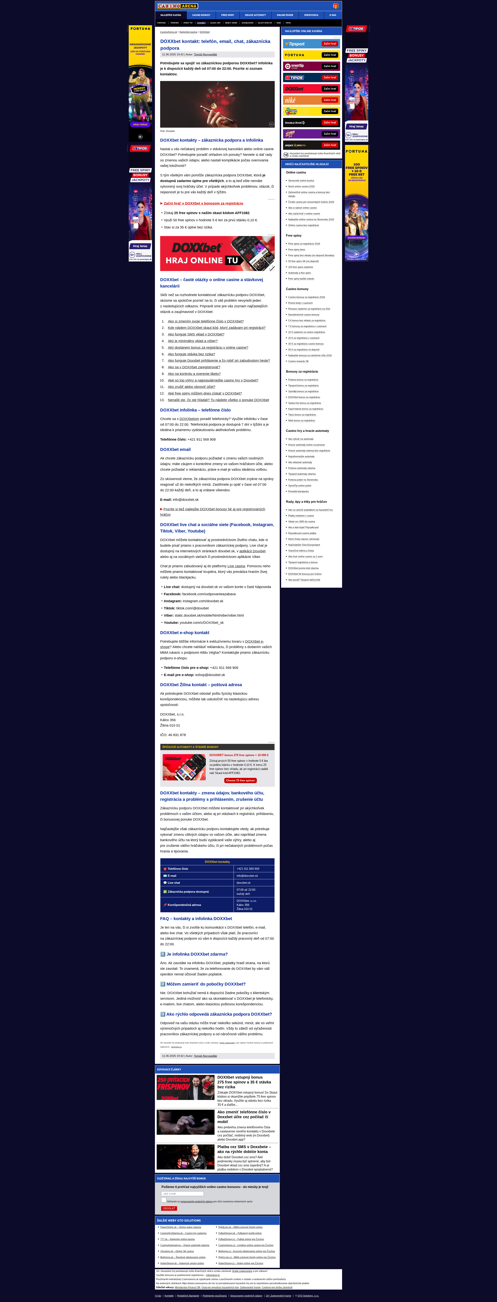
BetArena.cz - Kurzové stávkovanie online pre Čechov (246, 1251)
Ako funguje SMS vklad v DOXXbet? (196, 334)
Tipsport (174, 23)
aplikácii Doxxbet (252, 551)
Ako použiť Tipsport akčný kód (304, 580)
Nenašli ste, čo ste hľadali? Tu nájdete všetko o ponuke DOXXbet (218, 400)
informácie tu (176, 1047)
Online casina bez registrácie (303, 225)
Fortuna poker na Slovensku (303, 479)
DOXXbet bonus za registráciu (304, 397)
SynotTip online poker (299, 485)
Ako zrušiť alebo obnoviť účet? (191, 387)
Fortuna (161, 23)
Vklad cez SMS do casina (301, 521)
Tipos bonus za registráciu (302, 414)
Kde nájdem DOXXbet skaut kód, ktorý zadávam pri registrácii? (217, 328)
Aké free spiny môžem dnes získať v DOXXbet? (205, 393)
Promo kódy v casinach (300, 303)
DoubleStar (247, 23)
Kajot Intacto (265, 23)
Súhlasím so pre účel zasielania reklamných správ (210, 1201)
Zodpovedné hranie (250, 1287)
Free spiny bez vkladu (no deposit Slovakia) (311, 255)
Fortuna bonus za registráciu (303, 379)
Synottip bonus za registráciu (303, 391)
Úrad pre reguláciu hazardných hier (220, 1287)
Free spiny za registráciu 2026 (304, 243)
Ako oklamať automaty (300, 462)
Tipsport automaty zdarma (302, 474)
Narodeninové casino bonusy (303, 314)
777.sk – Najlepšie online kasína (177, 1239)
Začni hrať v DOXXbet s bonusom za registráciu (203, 203)
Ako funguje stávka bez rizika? (191, 354)
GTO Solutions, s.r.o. (308, 1295)
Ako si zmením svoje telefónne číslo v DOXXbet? (206, 321)
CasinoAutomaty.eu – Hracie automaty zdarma (184, 1245)
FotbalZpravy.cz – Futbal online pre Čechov (241, 1239)
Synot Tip (188, 23)
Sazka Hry (215, 23)
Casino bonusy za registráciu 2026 (306, 297)
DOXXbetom (189, 419)
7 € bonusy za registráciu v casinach (307, 326)
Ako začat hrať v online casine (304, 213)
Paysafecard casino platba (302, 533)
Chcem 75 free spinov (240, 780)
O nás (158, 1295)
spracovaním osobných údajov (197, 1201)
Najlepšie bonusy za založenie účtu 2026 (310, 355)
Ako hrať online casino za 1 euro (305, 556)
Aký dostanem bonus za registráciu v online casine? (208, 347)
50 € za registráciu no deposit (303, 349)
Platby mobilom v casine (301, 515)
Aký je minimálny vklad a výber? (193, 341)
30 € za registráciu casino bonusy (306, 343)
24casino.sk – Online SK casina (177, 1251)
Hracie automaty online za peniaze (306, 445)
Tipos (288, 23)
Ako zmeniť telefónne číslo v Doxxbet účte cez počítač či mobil (244, 1117)
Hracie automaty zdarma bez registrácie (309, 450)
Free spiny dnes (296, 249)
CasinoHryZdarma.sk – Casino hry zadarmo (183, 1233)
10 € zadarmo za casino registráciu (306, 332)
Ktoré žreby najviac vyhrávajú (303, 539)
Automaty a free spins (299, 273)
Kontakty (169, 1295)
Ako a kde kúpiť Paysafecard (303, 527)
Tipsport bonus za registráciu (303, 385)
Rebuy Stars (231, 23)
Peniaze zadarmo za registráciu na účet (309, 309)
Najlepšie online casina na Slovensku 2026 (311, 219)
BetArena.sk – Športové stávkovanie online (183, 1257)
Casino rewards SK (298, 361)
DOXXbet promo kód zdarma (303, 568)
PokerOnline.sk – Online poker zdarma (180, 1227)
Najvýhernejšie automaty (301, 456)
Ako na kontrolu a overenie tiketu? (194, 374)
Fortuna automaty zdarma (301, 468)
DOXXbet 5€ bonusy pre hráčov (305, 574)
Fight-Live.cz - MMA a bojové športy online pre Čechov (247, 1257)
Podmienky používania (215, 1295)
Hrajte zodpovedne (227, 1043)
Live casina (236, 566)
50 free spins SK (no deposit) (303, 261)
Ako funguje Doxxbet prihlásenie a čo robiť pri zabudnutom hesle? (219, 361)
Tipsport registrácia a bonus (303, 562)
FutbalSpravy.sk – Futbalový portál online (240, 1233)
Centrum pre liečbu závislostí (277, 1287)
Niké (279, 23)
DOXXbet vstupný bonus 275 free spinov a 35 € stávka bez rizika (244, 1082)
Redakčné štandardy (188, 1295)
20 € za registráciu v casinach (304, 338)
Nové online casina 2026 (301, 186)
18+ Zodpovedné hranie (278, 1295)
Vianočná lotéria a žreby (301, 550)
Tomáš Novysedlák (205, 54)
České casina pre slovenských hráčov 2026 (311, 202)
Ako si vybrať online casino (302, 208)
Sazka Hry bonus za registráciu (304, 403)
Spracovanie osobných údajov (246, 1295)
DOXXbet (201, 23)
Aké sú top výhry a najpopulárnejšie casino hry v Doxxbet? (213, 380)
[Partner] (356, 140)
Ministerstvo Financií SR (187, 1287)
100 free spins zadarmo (300, 267)
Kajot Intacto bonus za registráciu (305, 409)
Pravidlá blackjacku (298, 491)
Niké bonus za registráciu (301, 420)
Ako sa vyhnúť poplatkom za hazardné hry (310, 510)
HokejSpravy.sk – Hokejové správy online (182, 1263)
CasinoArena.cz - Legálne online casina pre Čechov (246, 1245)
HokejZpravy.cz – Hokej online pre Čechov (240, 1263)
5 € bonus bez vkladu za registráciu (307, 320)
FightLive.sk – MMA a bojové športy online (240, 1227)
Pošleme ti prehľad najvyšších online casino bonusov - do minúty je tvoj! (215, 1187)
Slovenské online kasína (301, 180)
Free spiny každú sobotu (301, 278)
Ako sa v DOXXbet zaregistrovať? (194, 367)
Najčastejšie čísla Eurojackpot (304, 545)
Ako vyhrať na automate (301, 439)
